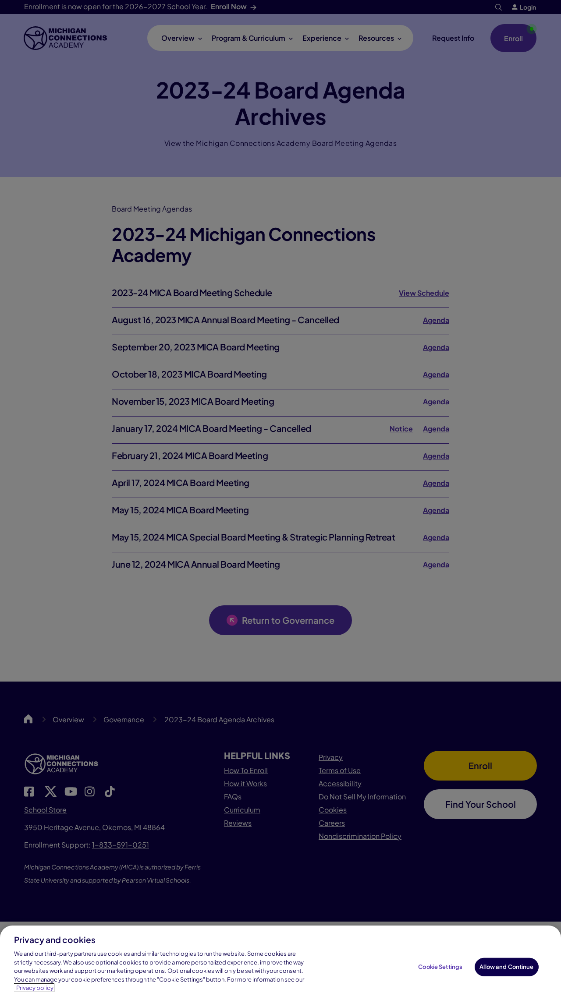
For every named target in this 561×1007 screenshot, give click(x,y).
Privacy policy (34, 987)
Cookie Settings (440, 966)
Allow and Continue (506, 966)
